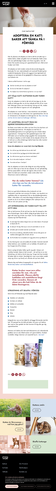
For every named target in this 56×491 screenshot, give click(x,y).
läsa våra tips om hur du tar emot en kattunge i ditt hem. (28, 117)
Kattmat (4, 464)
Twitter (27, 51)
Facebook (24, 51)
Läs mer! (41, 335)
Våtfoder (5, 472)
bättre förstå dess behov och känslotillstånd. (28, 263)
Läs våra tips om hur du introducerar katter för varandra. (27, 183)
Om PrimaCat (23, 464)
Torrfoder (5, 468)
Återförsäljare (23, 468)
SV (44, 3)
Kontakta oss (23, 472)
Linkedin (31, 51)
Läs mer (22, 482)
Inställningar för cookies (43, 486)
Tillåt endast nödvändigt (27, 486)
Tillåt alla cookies (12, 486)
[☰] (53, 3)
